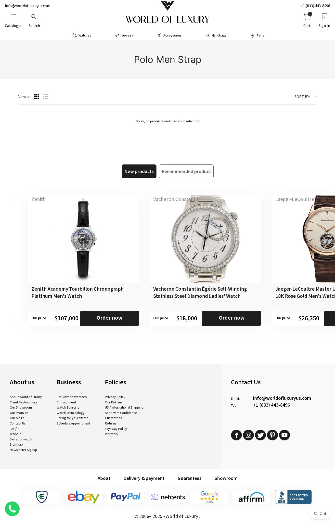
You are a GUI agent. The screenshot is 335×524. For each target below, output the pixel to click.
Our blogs (17, 418)
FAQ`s (14, 428)
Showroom (226, 478)
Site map (16, 444)
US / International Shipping (124, 407)
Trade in (15, 434)
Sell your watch (21, 439)
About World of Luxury (26, 397)
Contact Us (18, 423)
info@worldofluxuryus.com (27, 5)
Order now (109, 317)
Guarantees (113, 418)
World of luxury (167, 19)
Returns (110, 423)
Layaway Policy (116, 428)
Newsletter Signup (23, 450)
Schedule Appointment (73, 423)
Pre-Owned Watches (72, 397)
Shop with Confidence (121, 413)
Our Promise (19, 413)
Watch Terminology (71, 413)
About (104, 478)
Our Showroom (21, 407)
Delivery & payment (144, 478)
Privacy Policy (115, 397)
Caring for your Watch (72, 418)
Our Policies (114, 402)
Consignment (66, 402)
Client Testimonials (23, 402)
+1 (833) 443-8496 (315, 5)
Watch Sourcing (68, 407)
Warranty (111, 434)
